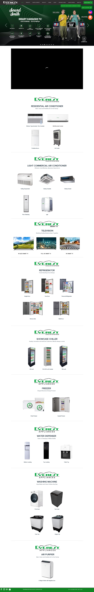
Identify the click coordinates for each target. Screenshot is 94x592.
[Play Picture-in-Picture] (78, 87)
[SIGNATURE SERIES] (40, 44)
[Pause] (13, 87)
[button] (49, 2)
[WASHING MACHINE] (51, 44)
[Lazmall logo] (7, 589)
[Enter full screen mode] (81, 87)
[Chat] (90, 12)
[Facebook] (1, 589)
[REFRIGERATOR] (49, 44)
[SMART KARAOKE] (44, 44)
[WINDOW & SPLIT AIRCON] (53, 44)
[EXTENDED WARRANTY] (42, 44)
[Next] (88, 25)
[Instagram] (4, 589)
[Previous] (6, 25)
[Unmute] (15, 87)
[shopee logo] (10, 589)
